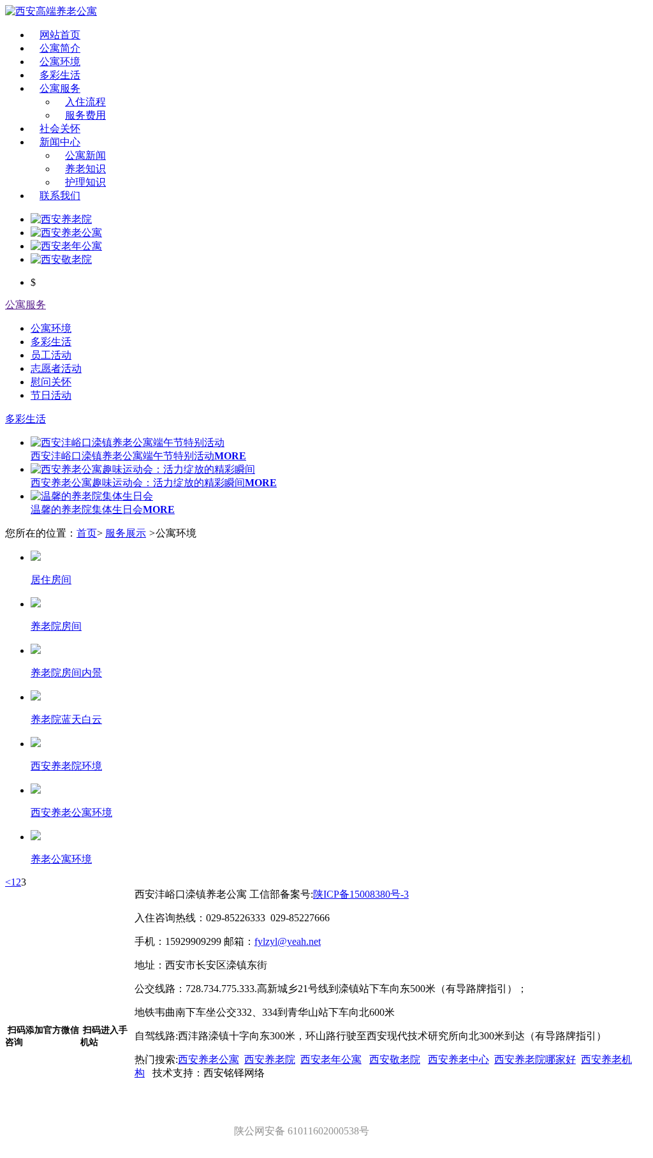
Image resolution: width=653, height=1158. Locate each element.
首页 (87, 533)
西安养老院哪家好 (535, 1059)
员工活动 (51, 355)
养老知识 (85, 168)
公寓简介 (60, 48)
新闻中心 (60, 142)
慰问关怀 (51, 381)
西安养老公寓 (208, 1059)
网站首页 (60, 34)
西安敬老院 (394, 1059)
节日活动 (51, 395)
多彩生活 (60, 75)
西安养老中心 (458, 1059)
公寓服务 (60, 88)
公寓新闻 (85, 155)
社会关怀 (60, 128)
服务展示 (125, 533)
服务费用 (85, 115)
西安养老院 (269, 1059)
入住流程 (85, 101)
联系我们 (60, 195)
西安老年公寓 (331, 1059)
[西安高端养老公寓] (51, 11)
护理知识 (85, 182)
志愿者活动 (56, 368)
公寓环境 (60, 61)
